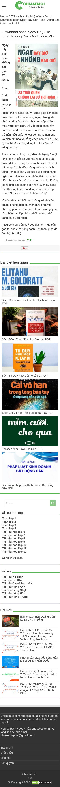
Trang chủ (7, 747)
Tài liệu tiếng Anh (13, 586)
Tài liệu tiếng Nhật (14, 590)
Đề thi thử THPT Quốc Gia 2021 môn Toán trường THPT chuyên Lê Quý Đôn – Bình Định (38, 689)
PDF (29, 240)
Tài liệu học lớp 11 (14, 548)
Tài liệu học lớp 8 (13, 538)
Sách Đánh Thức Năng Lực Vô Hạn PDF (26, 339)
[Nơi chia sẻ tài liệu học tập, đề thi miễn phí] (30, 5)
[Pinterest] (31, 778)
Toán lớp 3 (9, 525)
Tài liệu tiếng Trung (15, 596)
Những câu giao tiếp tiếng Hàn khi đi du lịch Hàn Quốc (39, 659)
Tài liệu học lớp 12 (14, 551)
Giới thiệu (7, 752)
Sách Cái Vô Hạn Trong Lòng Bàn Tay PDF (27, 412)
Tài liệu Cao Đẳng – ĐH (17, 583)
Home (4, 16)
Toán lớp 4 (9, 528)
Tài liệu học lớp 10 (14, 545)
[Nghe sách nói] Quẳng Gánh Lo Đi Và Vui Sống (38, 618)
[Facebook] (28, 778)
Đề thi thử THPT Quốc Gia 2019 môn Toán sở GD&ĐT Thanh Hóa (37, 647)
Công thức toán (12, 557)
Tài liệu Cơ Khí (12, 580)
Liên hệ (5, 757)
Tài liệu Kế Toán (12, 576)
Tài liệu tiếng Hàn (13, 593)
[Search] (53, 503)
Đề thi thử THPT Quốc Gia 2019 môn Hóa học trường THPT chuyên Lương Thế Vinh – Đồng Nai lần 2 (36, 635)
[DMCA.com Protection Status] (42, 782)
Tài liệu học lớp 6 (13, 531)
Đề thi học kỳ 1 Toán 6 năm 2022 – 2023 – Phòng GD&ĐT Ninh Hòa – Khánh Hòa (38, 674)
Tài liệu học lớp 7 (13, 535)
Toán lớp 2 (9, 521)
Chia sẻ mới (30, 774)
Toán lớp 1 (9, 518)
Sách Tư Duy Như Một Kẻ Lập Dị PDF (25, 375)
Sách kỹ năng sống (37, 16)
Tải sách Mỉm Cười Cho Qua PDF (22, 448)
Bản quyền (7, 763)
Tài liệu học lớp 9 (13, 541)
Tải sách (16, 16)
